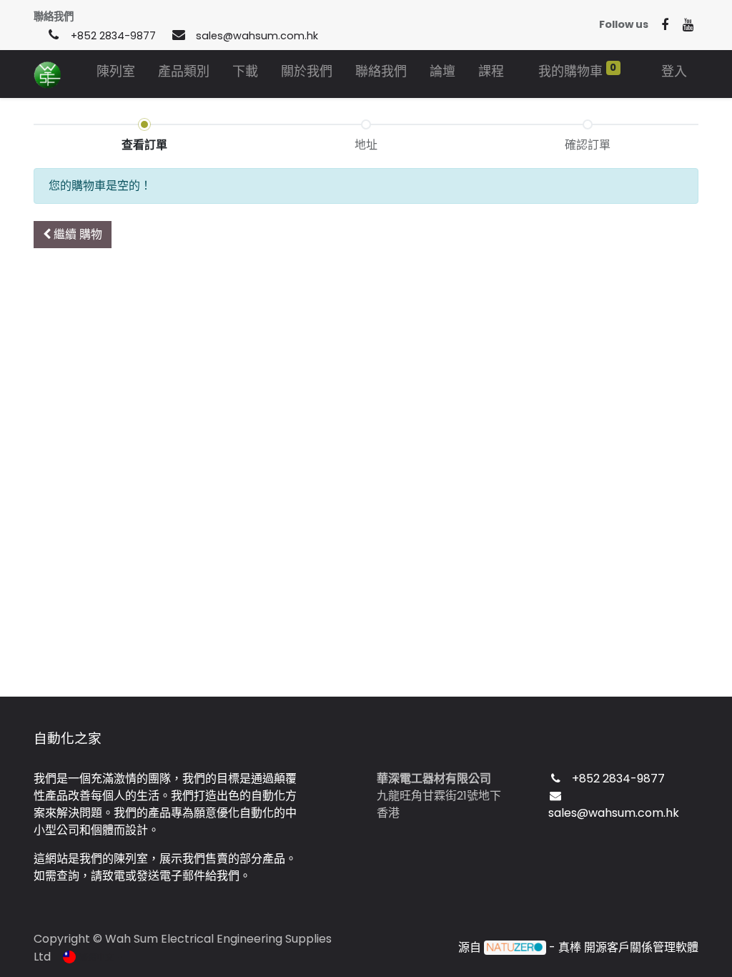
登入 (674, 71)
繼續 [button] (76, 234)
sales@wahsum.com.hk (257, 36)
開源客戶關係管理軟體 (641, 947)
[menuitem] (116, 74)
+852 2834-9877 (113, 36)
